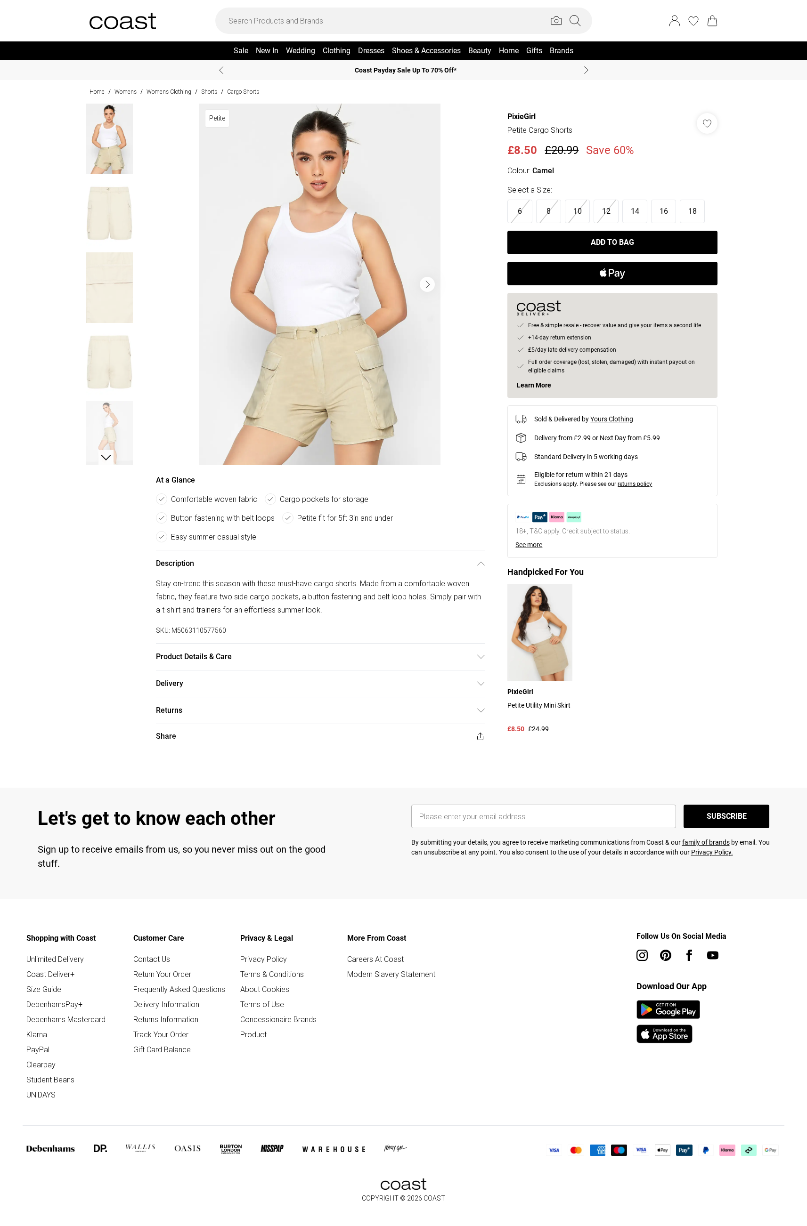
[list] (319, 284)
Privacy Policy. (712, 852)
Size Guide (43, 989)
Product (253, 1034)
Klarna (36, 1034)
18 (692, 211)
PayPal (37, 1049)
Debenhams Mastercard (66, 1019)
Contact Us (151, 959)
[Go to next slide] (427, 284)
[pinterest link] (665, 955)
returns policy (635, 484)
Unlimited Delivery (55, 959)
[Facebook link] (689, 955)
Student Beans (50, 1079)
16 (664, 211)
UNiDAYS (41, 1094)
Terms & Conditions (272, 974)
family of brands (706, 842)
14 (635, 211)
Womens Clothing (169, 91)
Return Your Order (162, 974)
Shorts (209, 91)
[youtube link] (712, 955)
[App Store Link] (668, 1021)
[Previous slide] (221, 70)
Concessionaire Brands (278, 1019)
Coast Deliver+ (50, 974)
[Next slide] (586, 70)
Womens (125, 91)
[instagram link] (642, 955)
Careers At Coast (375, 959)
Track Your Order (160, 1034)
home (97, 91)
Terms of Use (262, 1004)
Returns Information (165, 1019)
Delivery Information (166, 1004)
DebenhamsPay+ (54, 1004)
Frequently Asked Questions (179, 989)
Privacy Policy (263, 959)
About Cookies (264, 989)
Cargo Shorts (243, 91)
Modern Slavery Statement (391, 974)
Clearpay (41, 1064)
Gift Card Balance (162, 1049)
